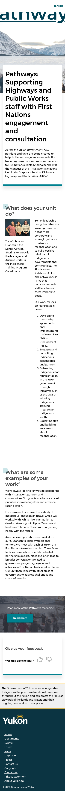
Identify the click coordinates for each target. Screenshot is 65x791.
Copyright (10, 768)
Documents (11, 738)
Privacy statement (15, 776)
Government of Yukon (23, 787)
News (7, 751)
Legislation (11, 755)
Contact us (11, 764)
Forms (8, 747)
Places (8, 759)
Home (8, 734)
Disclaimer (11, 772)
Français (58, 5)
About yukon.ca (14, 780)
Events (8, 742)
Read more (20, 618)
